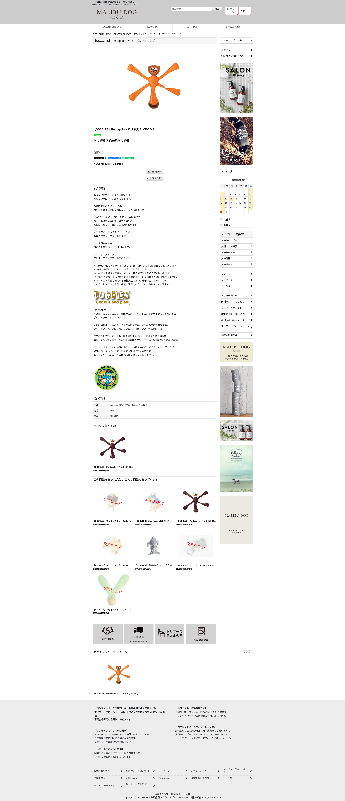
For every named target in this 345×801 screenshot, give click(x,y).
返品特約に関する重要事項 (109, 164)
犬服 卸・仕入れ (182, 794)
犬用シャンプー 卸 (164, 794)
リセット (248, 652)
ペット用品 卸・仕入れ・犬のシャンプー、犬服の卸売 (173, 797)
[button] (154, 178)
